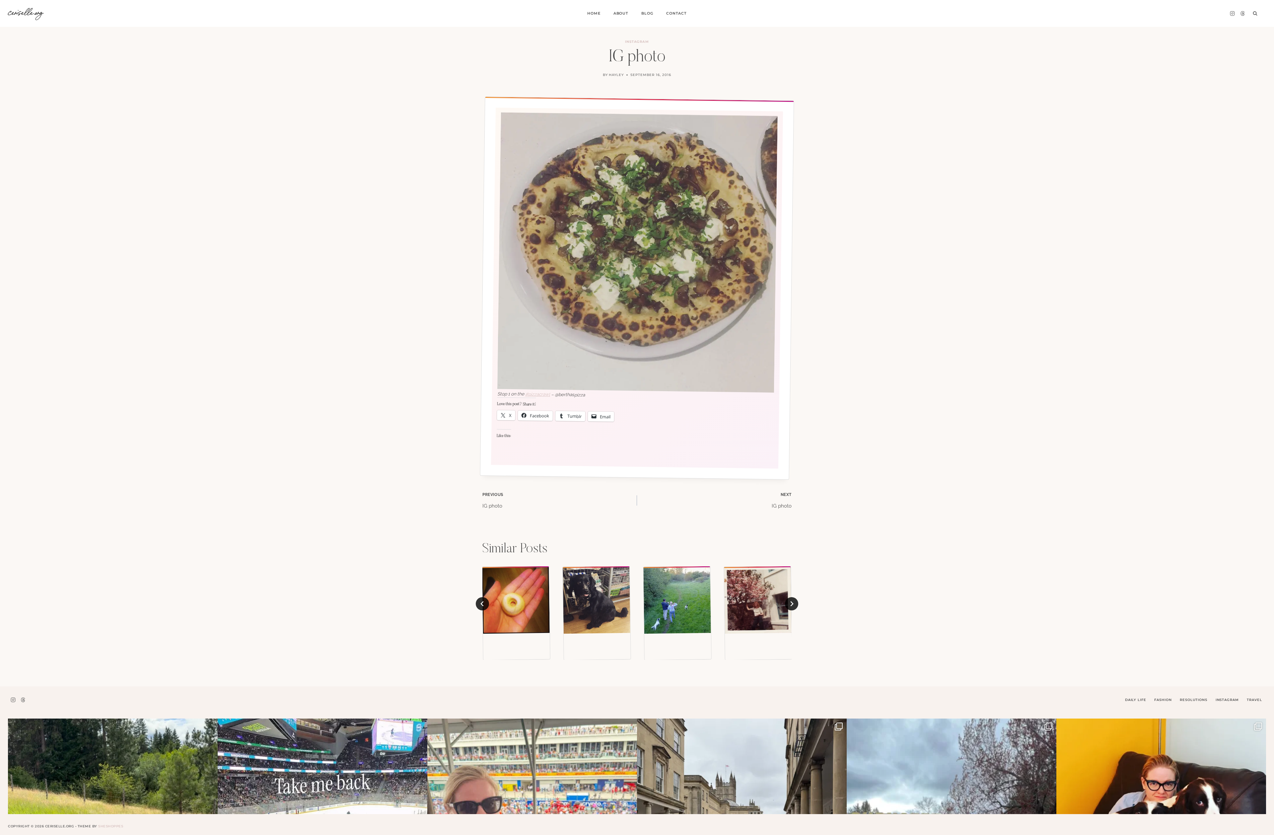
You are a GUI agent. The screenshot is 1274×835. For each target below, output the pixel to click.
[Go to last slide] (482, 603)
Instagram (637, 41)
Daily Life (1135, 700)
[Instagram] (1232, 14)
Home (593, 13)
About (620, 13)
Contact (676, 13)
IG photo (492, 500)
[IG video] (677, 600)
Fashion (1162, 700)
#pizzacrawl (537, 394)
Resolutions (1193, 700)
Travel (1254, 700)
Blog (647, 13)
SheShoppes (110, 826)
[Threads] (1242, 14)
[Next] (791, 603)
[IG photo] (516, 600)
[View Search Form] (1255, 13)
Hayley (616, 75)
